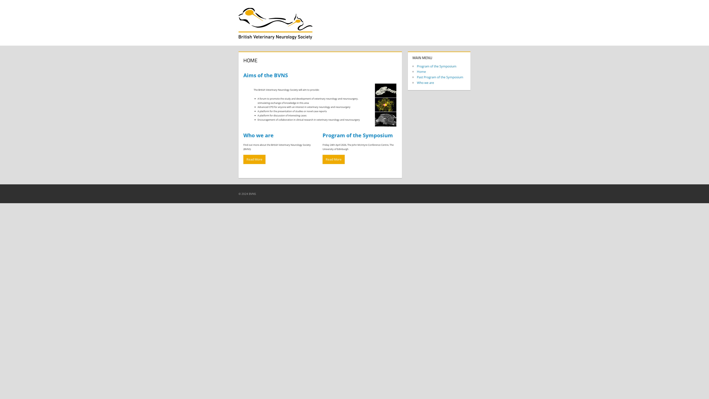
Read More (254, 159)
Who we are (425, 83)
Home (421, 71)
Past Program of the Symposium (440, 77)
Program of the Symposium (436, 66)
